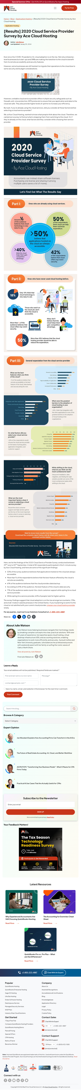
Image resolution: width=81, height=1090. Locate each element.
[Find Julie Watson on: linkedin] (41, 656)
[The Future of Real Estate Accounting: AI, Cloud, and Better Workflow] (10, 753)
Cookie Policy (46, 1013)
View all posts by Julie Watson (29, 652)
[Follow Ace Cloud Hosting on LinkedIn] (18, 1080)
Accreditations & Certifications (52, 993)
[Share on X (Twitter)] (19, 617)
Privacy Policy (46, 1010)
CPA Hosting (9, 1037)
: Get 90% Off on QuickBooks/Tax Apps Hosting (40, 2)
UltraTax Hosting (10, 996)
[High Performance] (33, 1068)
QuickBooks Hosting (12, 986)
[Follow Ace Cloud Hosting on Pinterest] (22, 1080)
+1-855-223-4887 (57, 612)
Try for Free (69, 8)
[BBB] (6, 1068)
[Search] (74, 708)
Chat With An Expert (55, 972)
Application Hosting (24, 19)
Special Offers (10, 1034)
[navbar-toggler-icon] (55, 8)
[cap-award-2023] (23, 1068)
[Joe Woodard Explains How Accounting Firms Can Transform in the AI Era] (10, 738)
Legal (44, 1006)
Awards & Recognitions (50, 990)
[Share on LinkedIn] (24, 617)
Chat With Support (51, 1040)
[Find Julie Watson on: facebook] (36, 656)
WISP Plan (8, 1010)
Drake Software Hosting (13, 1000)
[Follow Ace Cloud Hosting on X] (9, 1080)
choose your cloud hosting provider (61, 605)
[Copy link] (34, 617)
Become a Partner (11, 1044)
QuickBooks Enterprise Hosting (16, 990)
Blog (12, 19)
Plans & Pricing (10, 1031)
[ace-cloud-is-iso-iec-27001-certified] (57, 1067)
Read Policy (50, 817)
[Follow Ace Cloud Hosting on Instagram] (26, 1080)
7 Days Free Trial (10, 1021)
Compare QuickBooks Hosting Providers (19, 1024)
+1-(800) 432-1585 (63, 1044)
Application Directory (49, 1003)
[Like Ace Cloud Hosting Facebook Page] (5, 1080)
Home (6, 19)
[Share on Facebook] (14, 617)
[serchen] (44, 1067)
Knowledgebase (47, 1000)
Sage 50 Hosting (11, 993)
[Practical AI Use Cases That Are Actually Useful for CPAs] (10, 783)
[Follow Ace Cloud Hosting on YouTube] (14, 1080)
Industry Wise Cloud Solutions (15, 1013)
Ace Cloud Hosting (51, 1087)
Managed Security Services (14, 1006)
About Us (45, 986)
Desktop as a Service (12, 1003)
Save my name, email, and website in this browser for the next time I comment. (37, 689)
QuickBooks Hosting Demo (14, 1027)
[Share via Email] (29, 617)
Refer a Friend (10, 1041)
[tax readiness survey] (40, 849)
